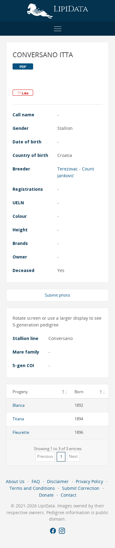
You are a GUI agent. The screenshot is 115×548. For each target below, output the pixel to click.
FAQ (36, 481)
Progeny (20, 391)
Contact (68, 495)
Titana (18, 419)
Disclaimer (58, 481)
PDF (23, 67)
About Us (15, 481)
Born (79, 391)
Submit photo (57, 295)
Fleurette (21, 432)
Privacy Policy (89, 481)
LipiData (70, 9)
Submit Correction (80, 488)
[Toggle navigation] (57, 29)
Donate (46, 495)
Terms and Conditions (32, 488)
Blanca (19, 405)
